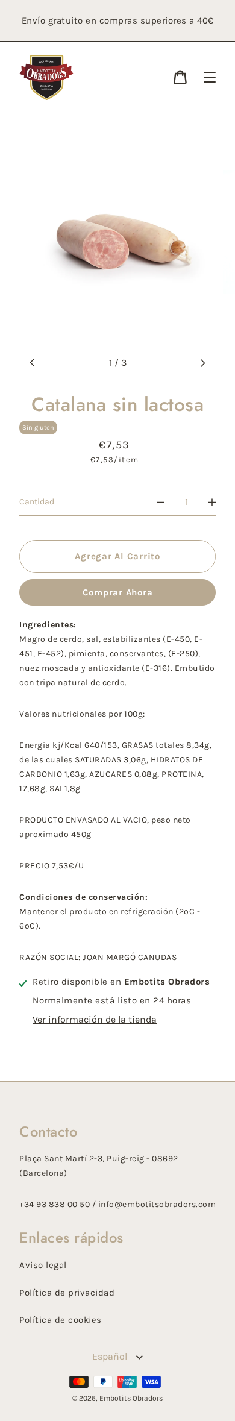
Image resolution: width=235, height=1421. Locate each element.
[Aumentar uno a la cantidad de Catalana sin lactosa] (212, 502)
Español (111, 1356)
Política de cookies (60, 1319)
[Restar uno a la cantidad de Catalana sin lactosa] (160, 502)
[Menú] (209, 77)
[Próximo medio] (202, 363)
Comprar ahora (118, 592)
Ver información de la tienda (95, 1019)
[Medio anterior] (32, 363)
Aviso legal (43, 1264)
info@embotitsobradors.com (157, 1204)
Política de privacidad (66, 1292)
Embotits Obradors (131, 1398)
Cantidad (36, 502)
